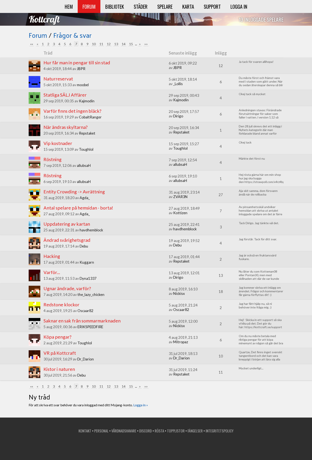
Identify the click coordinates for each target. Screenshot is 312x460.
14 (123, 44)
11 (101, 44)
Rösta (159, 430)
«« (31, 44)
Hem (69, 6)
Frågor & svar (72, 35)
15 (131, 44)
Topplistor (176, 430)
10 (94, 44)
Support (212, 6)
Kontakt (85, 430)
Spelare (165, 6)
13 (116, 44)
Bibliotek (114, 6)
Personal (101, 430)
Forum (89, 6)
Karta (188, 6)
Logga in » (140, 405)
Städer (141, 6)
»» (146, 44)
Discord (145, 430)
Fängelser (195, 430)
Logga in (238, 6)
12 (109, 44)
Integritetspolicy (219, 430)
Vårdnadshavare (123, 430)
